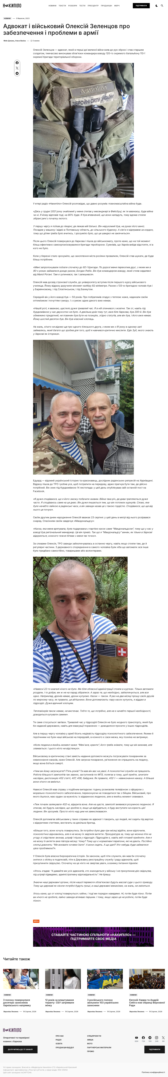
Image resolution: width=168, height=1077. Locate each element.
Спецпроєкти (94, 1036)
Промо (90, 1051)
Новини (7, 18)
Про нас (60, 1036)
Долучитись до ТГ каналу (20, 1049)
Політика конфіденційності (153, 1072)
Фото (89, 1044)
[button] (156, 6)
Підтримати (141, 6)
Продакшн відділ (65, 1047)
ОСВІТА (59, 1044)
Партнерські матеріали (99, 1047)
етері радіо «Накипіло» (48, 203)
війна (36, 921)
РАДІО (58, 1040)
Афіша (90, 1040)
